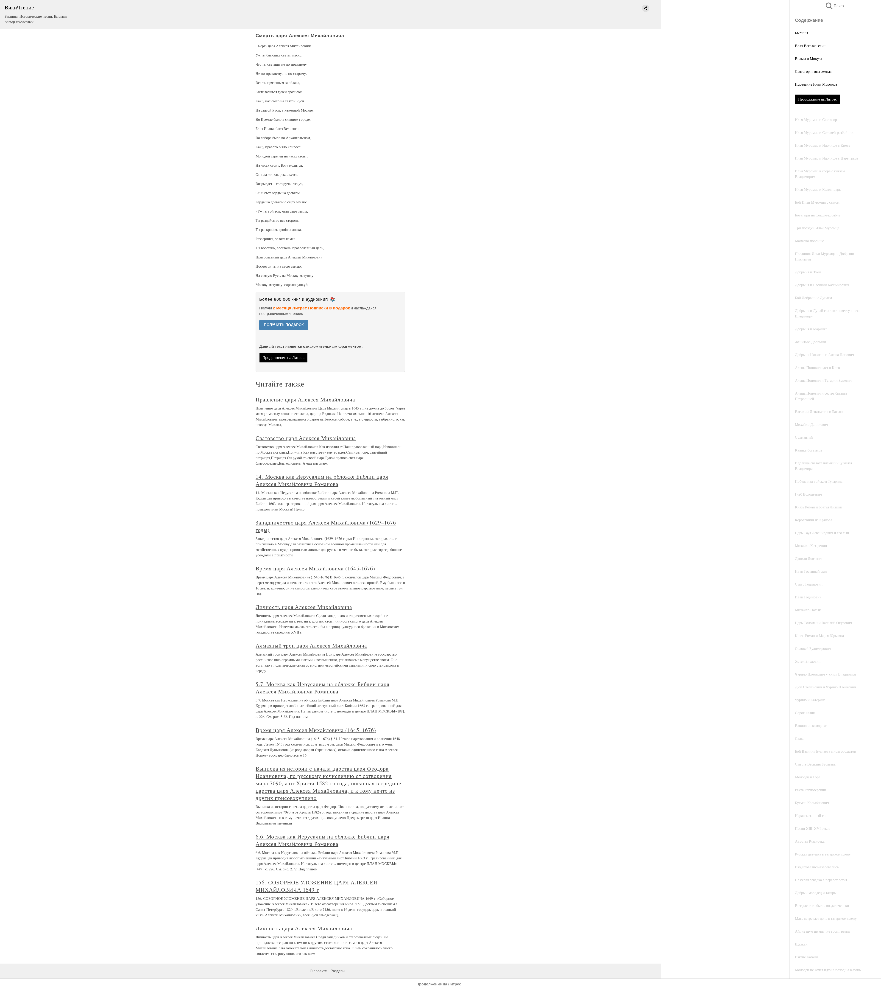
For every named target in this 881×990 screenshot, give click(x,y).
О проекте (318, 971)
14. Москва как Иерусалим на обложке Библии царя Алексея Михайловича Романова (322, 480)
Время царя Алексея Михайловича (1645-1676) (315, 568)
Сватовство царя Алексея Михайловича (306, 438)
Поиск (834, 6)
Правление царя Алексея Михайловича (305, 399)
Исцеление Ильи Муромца (816, 84)
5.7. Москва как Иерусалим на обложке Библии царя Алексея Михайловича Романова (322, 687)
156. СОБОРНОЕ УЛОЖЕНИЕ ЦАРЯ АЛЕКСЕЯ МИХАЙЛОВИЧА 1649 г (316, 886)
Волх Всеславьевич (810, 45)
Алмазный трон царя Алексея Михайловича (311, 645)
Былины (801, 32)
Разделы (338, 971)
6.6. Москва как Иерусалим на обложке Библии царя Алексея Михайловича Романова (322, 840)
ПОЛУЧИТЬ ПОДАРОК (284, 325)
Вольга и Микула (808, 58)
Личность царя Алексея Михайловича (304, 607)
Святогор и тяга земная (813, 71)
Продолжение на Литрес (817, 99)
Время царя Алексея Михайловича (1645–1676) (316, 730)
